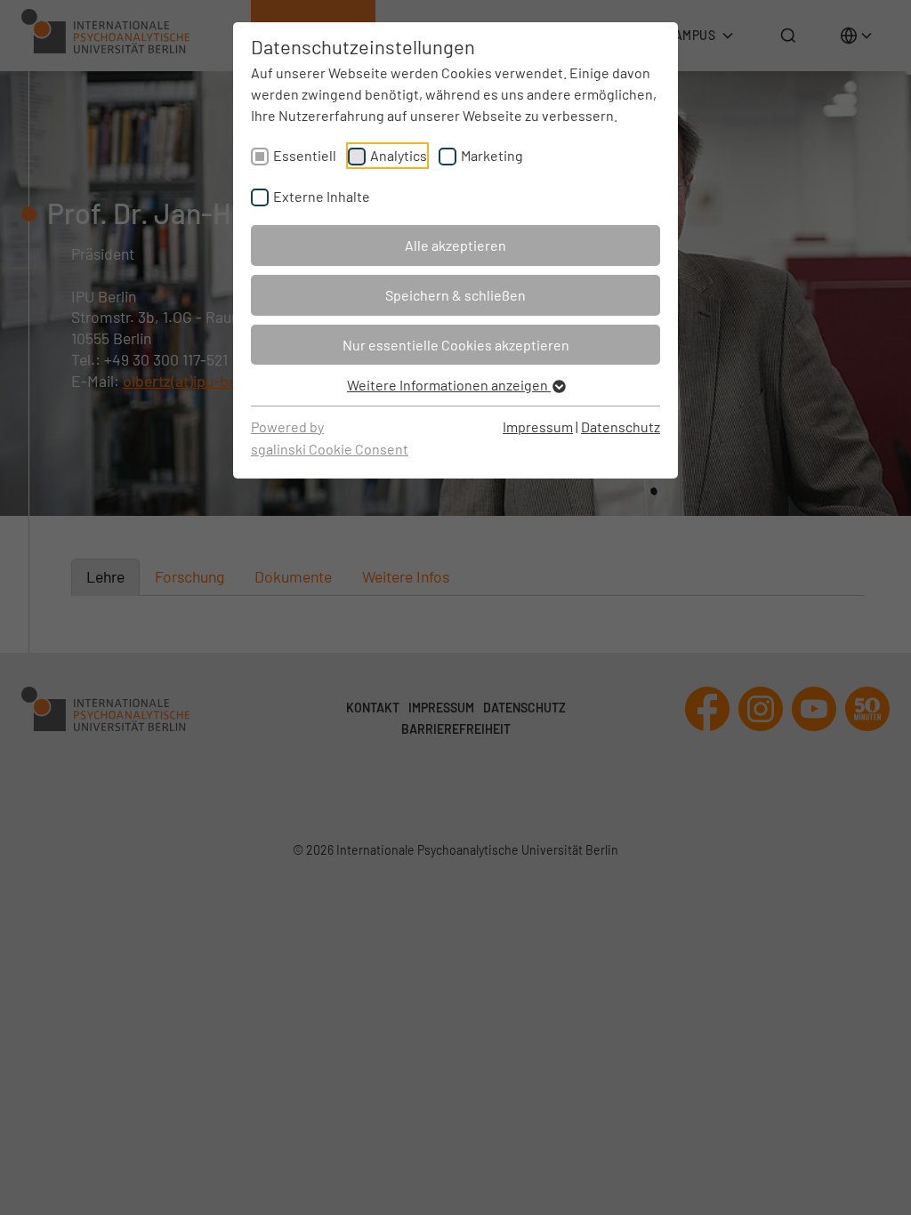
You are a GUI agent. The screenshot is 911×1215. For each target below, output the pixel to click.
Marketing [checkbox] (492, 155)
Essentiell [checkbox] (304, 155)
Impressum (538, 426)
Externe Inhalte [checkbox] (321, 196)
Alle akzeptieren (455, 245)
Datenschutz (620, 426)
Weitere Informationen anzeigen (449, 384)
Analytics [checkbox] (398, 155)
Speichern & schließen (455, 294)
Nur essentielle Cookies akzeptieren (456, 344)
